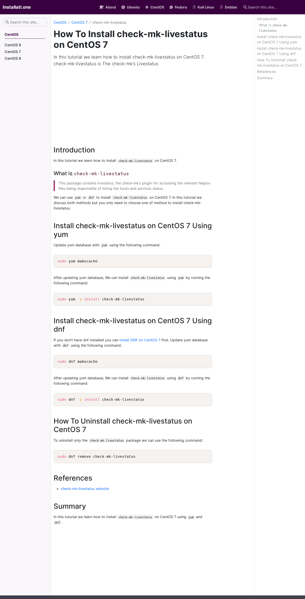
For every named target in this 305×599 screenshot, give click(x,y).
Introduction (267, 19)
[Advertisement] (153, 103)
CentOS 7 (79, 22)
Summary (265, 78)
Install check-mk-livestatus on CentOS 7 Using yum (279, 39)
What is (273, 27)
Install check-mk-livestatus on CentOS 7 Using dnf (279, 51)
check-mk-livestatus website (85, 488)
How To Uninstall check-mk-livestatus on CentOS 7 (279, 62)
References (266, 71)
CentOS (60, 22)
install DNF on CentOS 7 (139, 340)
